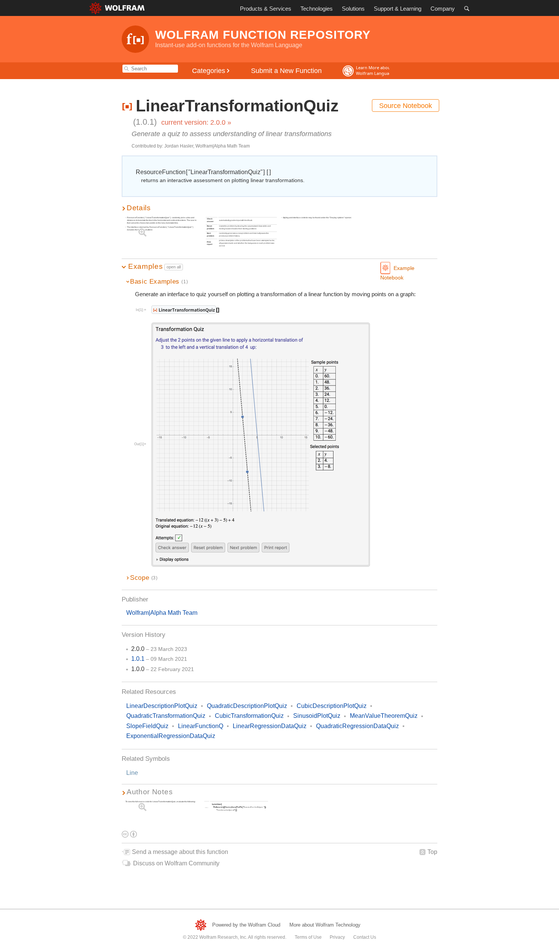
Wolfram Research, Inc (222, 937)
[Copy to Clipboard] (186, 309)
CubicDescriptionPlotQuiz (332, 706)
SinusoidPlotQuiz (316, 716)
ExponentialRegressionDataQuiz (170, 736)
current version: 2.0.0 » (196, 122)
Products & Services (265, 8)
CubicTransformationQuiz (249, 716)
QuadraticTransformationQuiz (165, 716)
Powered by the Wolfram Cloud (246, 925)
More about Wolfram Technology (324, 925)
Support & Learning (397, 8)
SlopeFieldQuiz (147, 726)
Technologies (316, 8)
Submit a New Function (286, 71)
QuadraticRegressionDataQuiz (357, 726)
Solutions (353, 8)
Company (442, 8)
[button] (279, 208)
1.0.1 (138, 658)
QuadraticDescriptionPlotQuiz (247, 706)
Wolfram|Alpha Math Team (161, 612)
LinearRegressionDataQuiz (269, 726)
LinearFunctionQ (200, 726)
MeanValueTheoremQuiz (384, 716)
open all (174, 267)
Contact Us (364, 937)
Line (132, 773)
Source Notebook (405, 106)
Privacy (337, 937)
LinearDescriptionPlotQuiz (161, 706)
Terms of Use (308, 937)
